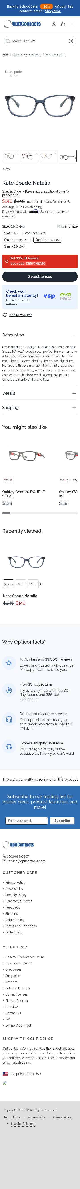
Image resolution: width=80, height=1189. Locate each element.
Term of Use (12, 1117)
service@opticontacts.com (26, 861)
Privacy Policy (62, 1117)
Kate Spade (32, 54)
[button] (40, 334)
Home (6, 54)
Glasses (18, 54)
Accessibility (36, 1117)
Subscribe (62, 821)
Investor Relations (23, 1124)
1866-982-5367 (18, 856)
